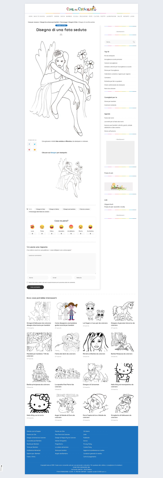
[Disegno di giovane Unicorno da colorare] (123, 311)
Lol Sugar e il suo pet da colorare (95, 323)
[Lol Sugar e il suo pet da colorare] (95, 311)
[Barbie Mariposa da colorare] (123, 341)
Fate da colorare (85, 209)
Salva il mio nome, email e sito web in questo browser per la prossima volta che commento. (52, 282)
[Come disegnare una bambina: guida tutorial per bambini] (67, 311)
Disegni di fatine (54, 209)
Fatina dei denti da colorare (65, 354)
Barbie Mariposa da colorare (121, 354)
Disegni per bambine (69, 209)
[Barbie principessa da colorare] (39, 372)
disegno (54, 152)
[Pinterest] (29, 149)
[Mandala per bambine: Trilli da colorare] (39, 341)
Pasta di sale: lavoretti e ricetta (114, 207)
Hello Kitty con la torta (35, 415)
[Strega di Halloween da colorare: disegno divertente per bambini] (39, 311)
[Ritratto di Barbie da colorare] (95, 341)
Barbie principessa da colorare (38, 384)
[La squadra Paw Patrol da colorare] (67, 372)
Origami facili (108, 204)
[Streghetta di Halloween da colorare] (123, 403)
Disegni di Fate (61, 25)
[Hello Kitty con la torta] (39, 403)
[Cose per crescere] (81, 8)
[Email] (34, 149)
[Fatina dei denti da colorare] (67, 341)
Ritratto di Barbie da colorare (94, 354)
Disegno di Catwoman (91, 384)
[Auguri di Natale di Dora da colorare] (67, 403)
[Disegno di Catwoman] (95, 372)
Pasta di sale (108, 173)
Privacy (1, 469)
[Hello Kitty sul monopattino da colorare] (123, 372)
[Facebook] (29, 144)
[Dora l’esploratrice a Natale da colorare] (95, 403)
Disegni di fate (41, 209)
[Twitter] (34, 144)
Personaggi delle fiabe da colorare (39, 211)
